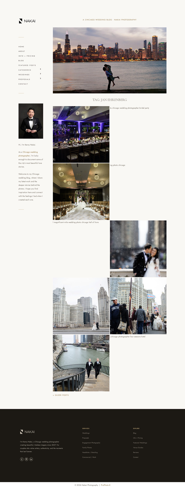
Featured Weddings (140, 443)
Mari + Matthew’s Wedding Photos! (136, 303)
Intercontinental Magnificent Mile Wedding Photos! (79, 247)
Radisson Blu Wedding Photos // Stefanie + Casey (134, 132)
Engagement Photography (91, 443)
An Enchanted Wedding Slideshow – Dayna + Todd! (137, 361)
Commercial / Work (89, 457)
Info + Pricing (138, 438)
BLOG (21, 61)
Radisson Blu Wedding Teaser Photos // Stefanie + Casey (80, 189)
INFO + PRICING (27, 56)
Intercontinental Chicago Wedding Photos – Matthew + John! (79, 361)
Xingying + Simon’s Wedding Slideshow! (131, 189)
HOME (21, 47)
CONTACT (23, 84)
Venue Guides (138, 447)
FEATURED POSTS (27, 65)
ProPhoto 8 (105, 485)
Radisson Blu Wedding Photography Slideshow (80, 132)
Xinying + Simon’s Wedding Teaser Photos (135, 247)
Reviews (136, 452)
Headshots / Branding (90, 452)
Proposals (85, 438)
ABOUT (22, 51)
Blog (134, 433)
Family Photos (87, 447)
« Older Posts (61, 395)
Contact (135, 457)
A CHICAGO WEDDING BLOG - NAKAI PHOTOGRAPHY (110, 19)
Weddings (86, 433)
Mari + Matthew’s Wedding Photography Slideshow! (73, 304)
